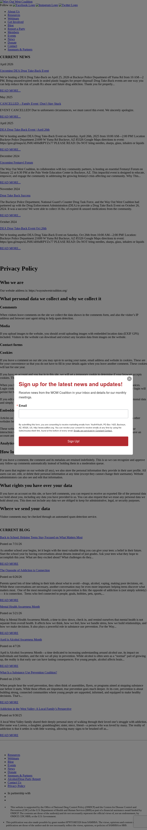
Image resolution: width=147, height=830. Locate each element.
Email (23, 405)
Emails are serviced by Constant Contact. (93, 430)
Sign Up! (73, 441)
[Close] (129, 379)
